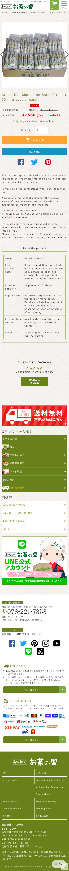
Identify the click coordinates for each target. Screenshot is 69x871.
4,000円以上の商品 (14, 521)
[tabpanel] (34, 55)
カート (54, 8)
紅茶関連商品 (17, 463)
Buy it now (34, 151)
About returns (10, 801)
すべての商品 (9, 438)
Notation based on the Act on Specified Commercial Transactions (50, 787)
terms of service (12, 808)
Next (67, 54)
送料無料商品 (17, 487)
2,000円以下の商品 (14, 504)
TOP (5, 773)
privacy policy (11, 780)
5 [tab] (44, 90)
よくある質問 (42, 816)
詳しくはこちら (31, 690)
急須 (12, 479)
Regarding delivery (46, 801)
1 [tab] (24, 90)
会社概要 (7, 816)
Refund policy (43, 808)
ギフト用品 (16, 471)
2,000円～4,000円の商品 (17, 512)
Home (4, 12)
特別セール (9, 529)
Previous (2, 54)
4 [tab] (39, 90)
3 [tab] (34, 90)
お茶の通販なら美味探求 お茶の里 (28, 866)
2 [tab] (29, 90)
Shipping (18, 121)
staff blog (41, 773)
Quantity (26, 130)
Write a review (34, 381)
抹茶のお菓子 (17, 455)
